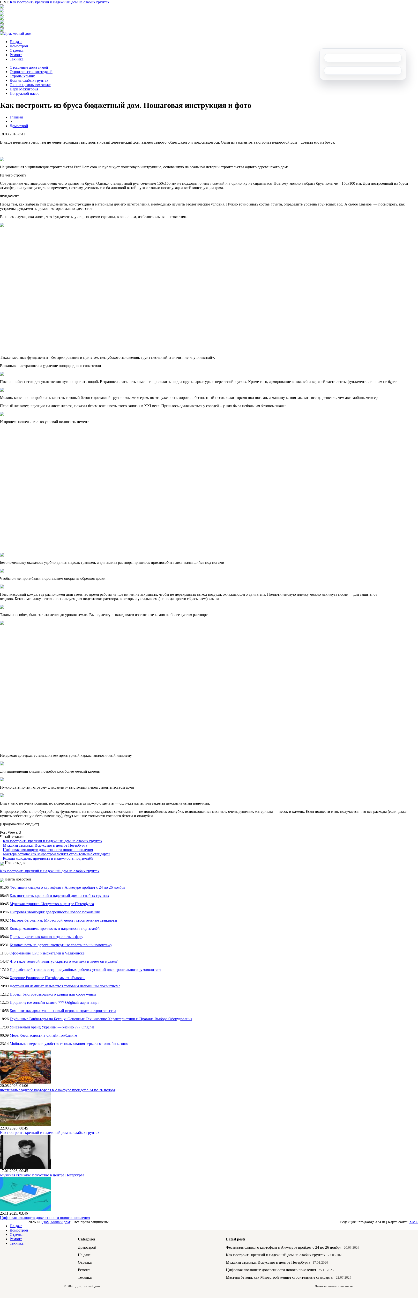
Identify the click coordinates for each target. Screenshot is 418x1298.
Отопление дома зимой (29, 67)
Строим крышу (22, 76)
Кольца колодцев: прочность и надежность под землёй (48, 858)
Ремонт (16, 55)
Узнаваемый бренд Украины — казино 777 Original (52, 1027)
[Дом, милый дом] (15, 33)
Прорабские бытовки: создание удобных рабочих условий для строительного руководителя (85, 970)
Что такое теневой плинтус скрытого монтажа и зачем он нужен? (64, 961)
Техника (16, 59)
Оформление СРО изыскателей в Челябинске (46, 953)
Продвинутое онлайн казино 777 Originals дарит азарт (54, 1002)
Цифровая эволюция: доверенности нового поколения (48, 850)
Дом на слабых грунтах (29, 80)
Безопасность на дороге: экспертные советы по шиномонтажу (61, 945)
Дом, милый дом (56, 1222)
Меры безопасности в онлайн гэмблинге (43, 1035)
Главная (16, 117)
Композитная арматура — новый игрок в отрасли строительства (63, 1011)
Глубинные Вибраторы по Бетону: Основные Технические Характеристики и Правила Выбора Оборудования (101, 1019)
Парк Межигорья (24, 89)
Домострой (19, 46)
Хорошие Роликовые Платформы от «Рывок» (47, 978)
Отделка (16, 50)
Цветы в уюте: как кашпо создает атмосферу (46, 937)
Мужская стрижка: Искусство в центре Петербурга (45, 845)
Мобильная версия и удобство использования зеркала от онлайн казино (69, 1043)
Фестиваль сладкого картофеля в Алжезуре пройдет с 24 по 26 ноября (67, 887)
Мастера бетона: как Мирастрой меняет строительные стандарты (56, 854)
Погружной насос (24, 93)
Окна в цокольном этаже (30, 85)
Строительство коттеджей (31, 72)
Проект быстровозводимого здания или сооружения (53, 994)
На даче (16, 42)
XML (413, 1222)
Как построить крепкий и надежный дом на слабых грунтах (59, 2)
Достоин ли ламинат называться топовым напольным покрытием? (65, 986)
